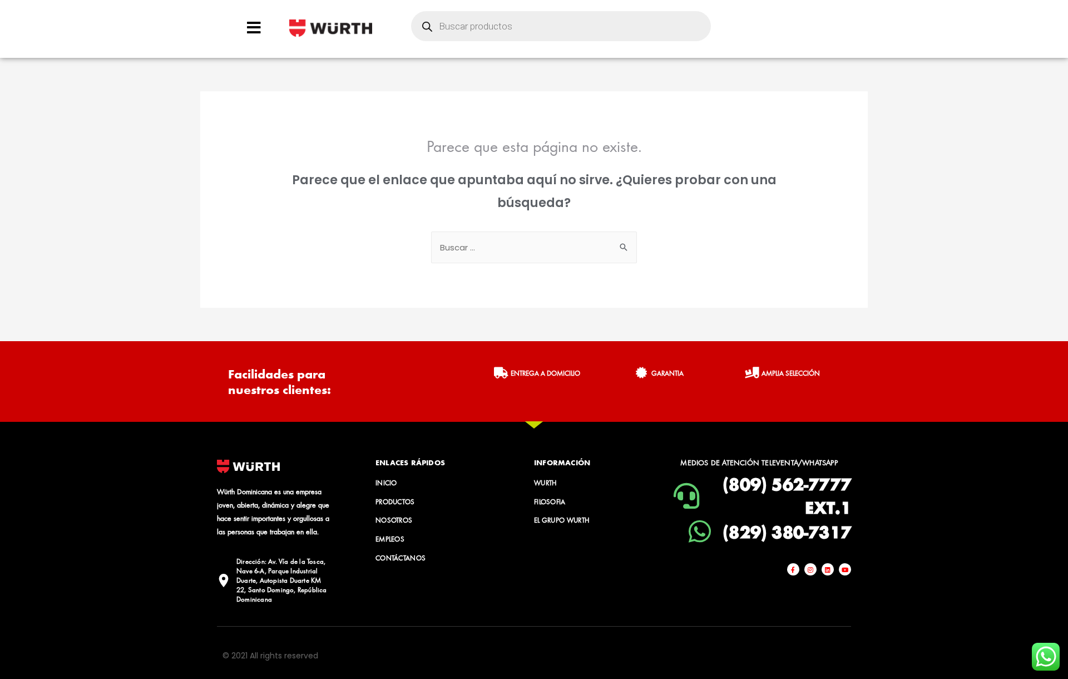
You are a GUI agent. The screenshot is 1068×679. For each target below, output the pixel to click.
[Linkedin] (828, 569)
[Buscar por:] (534, 247)
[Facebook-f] (793, 569)
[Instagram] (810, 569)
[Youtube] (845, 569)
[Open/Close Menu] (254, 27)
